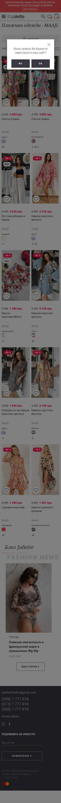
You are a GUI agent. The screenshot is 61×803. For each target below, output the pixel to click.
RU (20, 63)
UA (40, 63)
